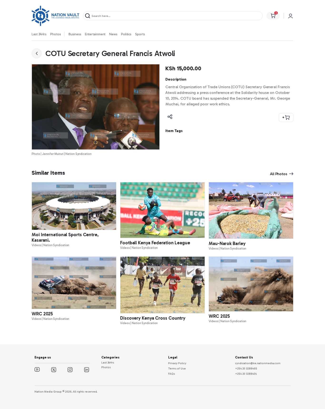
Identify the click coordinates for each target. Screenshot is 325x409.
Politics (126, 34)
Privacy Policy (177, 363)
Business (75, 34)
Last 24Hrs (39, 34)
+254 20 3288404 (246, 373)
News (113, 34)
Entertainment (95, 34)
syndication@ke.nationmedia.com (258, 363)
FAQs (171, 373)
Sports (140, 34)
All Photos (278, 174)
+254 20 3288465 (246, 368)
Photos (55, 34)
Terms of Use (177, 368)
